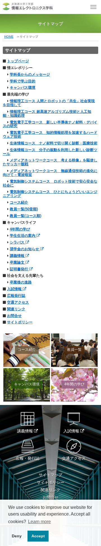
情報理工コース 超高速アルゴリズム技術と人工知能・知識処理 (47, 114)
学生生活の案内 (23, 236)
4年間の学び (20, 229)
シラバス (18, 242)
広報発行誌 (16, 296)
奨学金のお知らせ (25, 249)
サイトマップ (50, 475)
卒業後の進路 (21, 282)
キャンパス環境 (22, 88)
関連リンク (16, 309)
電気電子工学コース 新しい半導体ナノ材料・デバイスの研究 (50, 124)
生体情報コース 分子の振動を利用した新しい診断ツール (50, 152)
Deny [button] (17, 536)
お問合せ (14, 316)
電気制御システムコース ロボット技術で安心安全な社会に (50, 183)
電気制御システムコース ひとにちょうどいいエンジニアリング (50, 194)
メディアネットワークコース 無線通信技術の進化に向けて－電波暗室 (50, 173)
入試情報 (15, 289)
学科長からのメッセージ (30, 75)
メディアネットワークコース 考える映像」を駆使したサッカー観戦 (50, 162)
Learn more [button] (39, 521)
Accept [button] (38, 536)
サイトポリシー (20, 322)
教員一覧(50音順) (24, 209)
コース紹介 (19, 202)
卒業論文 (18, 262)
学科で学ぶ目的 (22, 81)
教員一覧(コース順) (25, 216)
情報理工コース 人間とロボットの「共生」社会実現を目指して (49, 103)
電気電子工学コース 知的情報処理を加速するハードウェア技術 (50, 135)
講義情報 (18, 256)
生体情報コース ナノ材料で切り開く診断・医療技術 (53, 143)
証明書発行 (19, 269)
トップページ (18, 61)
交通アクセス (18, 302)
